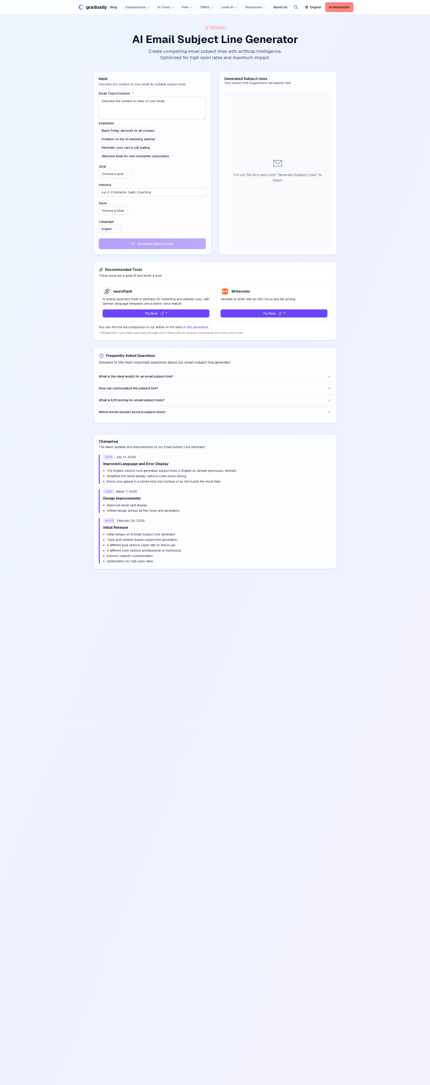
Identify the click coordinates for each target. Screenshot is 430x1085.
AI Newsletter (339, 7)
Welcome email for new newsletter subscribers (135, 156)
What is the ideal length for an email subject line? (136, 376)
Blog (113, 7)
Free (185, 7)
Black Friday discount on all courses (128, 131)
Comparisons (135, 7)
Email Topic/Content (116, 93)
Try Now (151, 313)
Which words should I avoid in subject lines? (132, 412)
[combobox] (115, 174)
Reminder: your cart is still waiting (126, 148)
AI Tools (163, 7)
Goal (102, 166)
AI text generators (195, 327)
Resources (253, 7)
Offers (205, 7)
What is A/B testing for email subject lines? (132, 400)
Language (106, 221)
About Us (280, 7)
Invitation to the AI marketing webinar (128, 139)
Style (103, 203)
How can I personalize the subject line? (128, 388)
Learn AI (227, 7)
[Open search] (296, 7)
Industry (105, 184)
